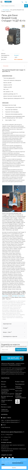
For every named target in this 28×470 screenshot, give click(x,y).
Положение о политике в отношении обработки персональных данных (8, 391)
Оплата (3, 384)
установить (22, 296)
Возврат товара (19, 381)
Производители (19, 384)
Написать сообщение (18, 387)
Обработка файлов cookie (6, 401)
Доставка (3, 386)
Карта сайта (18, 390)
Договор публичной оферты (7, 397)
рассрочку (4, 296)
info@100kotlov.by (5, 427)
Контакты (4, 404)
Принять (14, 467)
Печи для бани (6, 9)
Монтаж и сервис (6, 407)
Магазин (3, 381)
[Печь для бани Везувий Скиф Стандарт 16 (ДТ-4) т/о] (14, 38)
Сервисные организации (5, 410)
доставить (15, 296)
